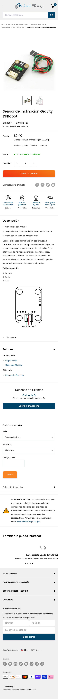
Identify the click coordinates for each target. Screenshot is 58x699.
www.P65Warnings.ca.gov (28, 521)
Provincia (7, 444)
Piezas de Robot (22, 24)
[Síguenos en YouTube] (26, 664)
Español (35, 650)
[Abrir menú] (4, 6)
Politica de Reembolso (13, 487)
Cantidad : (7, 163)
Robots (10, 24)
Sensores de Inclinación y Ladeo (12, 27)
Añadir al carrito (29, 174)
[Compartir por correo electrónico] (53, 185)
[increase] (34, 163)
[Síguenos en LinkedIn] (37, 664)
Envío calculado (21, 145)
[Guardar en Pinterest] (42, 185)
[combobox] (25, 15)
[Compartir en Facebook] (37, 185)
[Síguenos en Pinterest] (21, 664)
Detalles (8, 208)
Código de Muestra (13, 365)
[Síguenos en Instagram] (15, 664)
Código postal (9, 457)
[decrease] (17, 163)
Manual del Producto (14, 375)
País (5, 431)
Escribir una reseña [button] (29, 406)
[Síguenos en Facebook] (5, 664)
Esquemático (11, 360)
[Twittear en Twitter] (48, 185)
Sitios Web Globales (10, 650)
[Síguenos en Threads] (42, 664)
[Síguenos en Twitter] (10, 664)
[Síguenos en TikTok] (32, 664)
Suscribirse (29, 637)
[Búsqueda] (51, 15)
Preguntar (36, 208)
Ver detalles (22, 208)
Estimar (10, 475)
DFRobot (7, 123)
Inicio (3, 24)
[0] (53, 6)
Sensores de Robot (37, 24)
